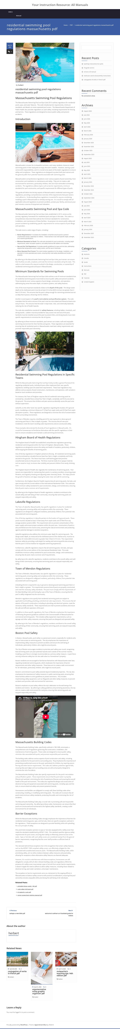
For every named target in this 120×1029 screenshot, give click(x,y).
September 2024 (89, 198)
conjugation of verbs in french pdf (17, 972)
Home (66, 25)
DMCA (10, 12)
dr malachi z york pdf (24, 892)
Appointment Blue (40, 1025)
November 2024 (89, 190)
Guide (86, 262)
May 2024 (87, 214)
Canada (86, 258)
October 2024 (88, 194)
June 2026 (87, 119)
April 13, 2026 (62, 969)
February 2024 (88, 225)
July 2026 (87, 115)
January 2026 (88, 139)
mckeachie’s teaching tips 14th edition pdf (65, 973)
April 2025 (87, 174)
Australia (87, 254)
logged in (18, 1012)
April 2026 (87, 127)
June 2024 (87, 210)
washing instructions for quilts (93, 64)
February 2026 (88, 135)
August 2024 (88, 202)
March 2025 (87, 178)
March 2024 (87, 221)
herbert (20, 85)
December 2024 (89, 186)
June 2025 (87, 166)
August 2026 (88, 111)
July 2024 (87, 206)
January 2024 (88, 229)
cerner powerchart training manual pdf (30, 895)
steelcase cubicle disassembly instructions (97, 76)
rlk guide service (89, 68)
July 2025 (87, 162)
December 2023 (89, 233)
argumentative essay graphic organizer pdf (39, 991)
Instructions (87, 266)
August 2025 (88, 158)
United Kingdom (89, 282)
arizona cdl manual (90, 72)
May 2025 (87, 170)
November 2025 (89, 146)
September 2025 (89, 154)
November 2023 (89, 237)
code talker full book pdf (25, 889)
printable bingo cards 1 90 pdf (27, 886)
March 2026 (87, 131)
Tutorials (86, 278)
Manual (18, 16)
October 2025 (88, 150)
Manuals (86, 270)
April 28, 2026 (13, 969)
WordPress (24, 1025)
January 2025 (88, 182)
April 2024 (87, 217)
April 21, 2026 (37, 987)
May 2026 (87, 123)
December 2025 (89, 142)
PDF (71, 25)
